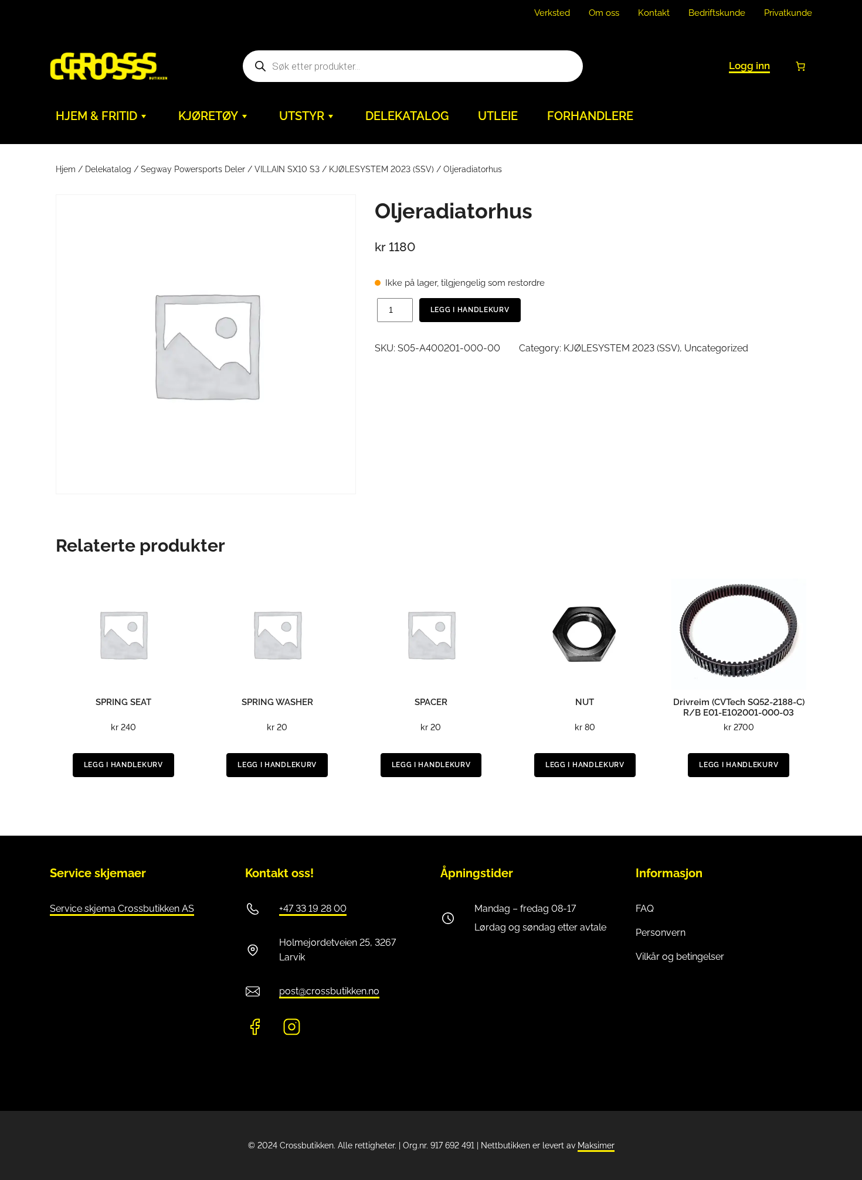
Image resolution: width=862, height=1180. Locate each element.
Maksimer (596, 1145)
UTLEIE (498, 116)
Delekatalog (108, 169)
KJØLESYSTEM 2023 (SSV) (381, 169)
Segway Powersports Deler (193, 169)
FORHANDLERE (590, 116)
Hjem (66, 169)
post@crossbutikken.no (329, 991)
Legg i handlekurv (470, 310)
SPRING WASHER (277, 702)
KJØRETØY (208, 116)
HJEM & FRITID (96, 116)
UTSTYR (301, 116)
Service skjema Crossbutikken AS (122, 908)
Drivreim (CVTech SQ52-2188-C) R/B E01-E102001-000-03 (739, 707)
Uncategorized (716, 348)
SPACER (431, 702)
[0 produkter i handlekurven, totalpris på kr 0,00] (800, 66)
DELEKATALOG (407, 116)
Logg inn (749, 65)
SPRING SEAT (123, 702)
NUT (584, 702)
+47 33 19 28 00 (313, 908)
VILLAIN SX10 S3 (287, 169)
